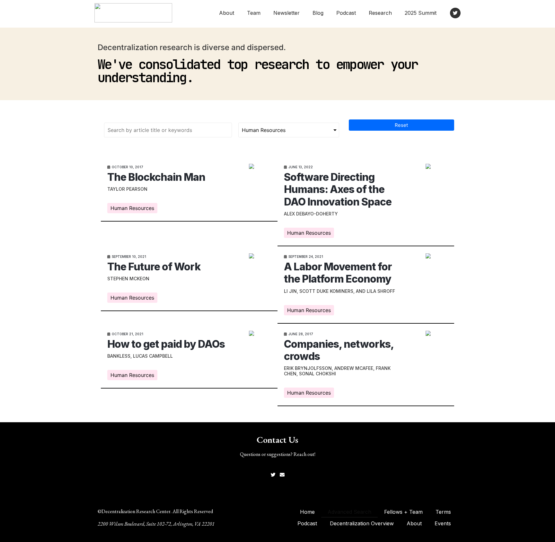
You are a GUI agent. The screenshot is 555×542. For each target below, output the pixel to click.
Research (380, 13)
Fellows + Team (403, 512)
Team (253, 13)
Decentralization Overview (362, 523)
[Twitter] (455, 13)
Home (307, 512)
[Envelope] (282, 474)
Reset (401, 125)
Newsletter (286, 13)
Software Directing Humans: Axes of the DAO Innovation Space (338, 189)
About (226, 13)
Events (443, 523)
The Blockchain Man (156, 177)
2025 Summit (420, 13)
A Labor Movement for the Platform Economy (338, 272)
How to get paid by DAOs (166, 344)
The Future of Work (153, 266)
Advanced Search (349, 512)
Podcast (346, 13)
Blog (318, 13)
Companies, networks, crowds (338, 350)
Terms (443, 512)
